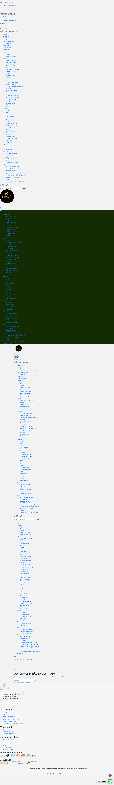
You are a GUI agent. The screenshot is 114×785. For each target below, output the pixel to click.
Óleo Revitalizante (11, 153)
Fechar (16, 357)
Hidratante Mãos (11, 146)
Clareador (9, 121)
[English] (0, 23)
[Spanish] (3, 23)
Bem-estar (6, 36)
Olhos (8, 129)
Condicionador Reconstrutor (14, 172)
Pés (7, 112)
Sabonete (9, 140)
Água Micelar (10, 116)
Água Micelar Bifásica (12, 166)
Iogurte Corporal (11, 99)
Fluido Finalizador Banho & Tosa (15, 175)
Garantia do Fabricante (10, 721)
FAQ (4, 743)
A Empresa (6, 714)
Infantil (5, 133)
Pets (4, 164)
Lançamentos (7, 43)
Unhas (8, 148)
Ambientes (6, 49)
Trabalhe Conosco (8, 749)
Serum (8, 107)
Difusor (8, 54)
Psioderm (9, 38)
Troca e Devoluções (9, 716)
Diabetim (5, 108)
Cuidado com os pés (12, 82)
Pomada (8, 155)
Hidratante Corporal (12, 95)
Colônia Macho (10, 170)
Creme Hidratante (11, 123)
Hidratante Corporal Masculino (15, 97)
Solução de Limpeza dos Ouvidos (16, 181)
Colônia (8, 135)
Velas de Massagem (12, 84)
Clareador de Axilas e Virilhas (14, 86)
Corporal (5, 81)
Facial (5, 114)
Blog (4, 745)
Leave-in (8, 79)
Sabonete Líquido (11, 64)
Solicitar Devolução (9, 740)
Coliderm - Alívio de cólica (14, 40)
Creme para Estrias (11, 90)
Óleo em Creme (10, 103)
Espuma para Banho (12, 60)
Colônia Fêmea (10, 168)
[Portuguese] (2, 23)
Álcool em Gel (10, 149)
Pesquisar (23, 188)
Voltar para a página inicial (22, 682)
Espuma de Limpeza (12, 125)
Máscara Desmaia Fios (12, 177)
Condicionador (10, 75)
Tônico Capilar (10, 71)
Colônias (8, 88)
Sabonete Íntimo (11, 62)
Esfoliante (9, 94)
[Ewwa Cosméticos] (6, 211)
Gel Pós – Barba (11, 294)
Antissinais (9, 118)
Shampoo (9, 73)
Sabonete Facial (11, 131)
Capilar (5, 68)
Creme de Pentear (11, 138)
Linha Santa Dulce (8, 41)
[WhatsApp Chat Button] (110, 781)
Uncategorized (7, 47)
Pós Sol (8, 105)
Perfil (4, 17)
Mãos (4, 144)
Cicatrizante (9, 120)
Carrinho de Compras (9, 20)
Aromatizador (10, 53)
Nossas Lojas (7, 343)
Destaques (6, 45)
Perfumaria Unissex (12, 162)
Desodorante (10, 92)
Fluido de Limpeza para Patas (15, 174)
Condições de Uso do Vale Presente (13, 723)
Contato (5, 712)
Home (5, 213)
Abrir (16, 670)
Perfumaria (6, 157)
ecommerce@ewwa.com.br (10, 5)
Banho (5, 58)
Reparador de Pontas (12, 69)
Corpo (8, 110)
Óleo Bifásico (10, 101)
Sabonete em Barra (11, 66)
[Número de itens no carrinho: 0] (113, 209)
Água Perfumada (11, 51)
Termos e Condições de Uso (11, 718)
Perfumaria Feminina (12, 159)
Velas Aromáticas (11, 56)
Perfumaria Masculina (12, 161)
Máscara (8, 77)
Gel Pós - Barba (10, 127)
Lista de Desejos (8, 19)
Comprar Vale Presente (10, 742)
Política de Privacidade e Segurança (13, 720)
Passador (6, 151)
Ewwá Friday (7, 34)
